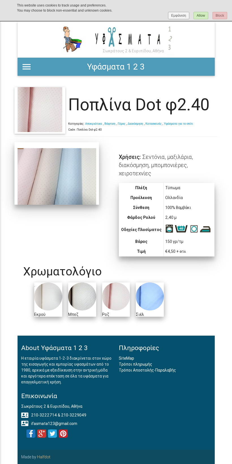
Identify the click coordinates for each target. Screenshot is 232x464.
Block (220, 16)
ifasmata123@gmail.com (49, 423)
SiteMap (126, 358)
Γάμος (121, 124)
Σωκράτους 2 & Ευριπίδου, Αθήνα (51, 406)
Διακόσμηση (135, 124)
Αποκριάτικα (93, 124)
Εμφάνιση (178, 16)
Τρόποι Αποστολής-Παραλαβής (147, 370)
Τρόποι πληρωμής (135, 364)
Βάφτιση (109, 124)
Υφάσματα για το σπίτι (178, 124)
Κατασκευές (153, 124)
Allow (201, 16)
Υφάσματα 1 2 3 (116, 67)
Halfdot (43, 456)
